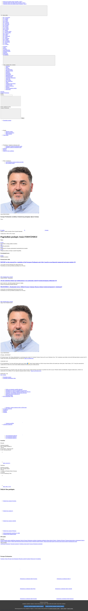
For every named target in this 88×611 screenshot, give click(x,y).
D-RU (2, 247)
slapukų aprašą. (70, 608)
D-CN (2, 249)
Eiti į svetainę (3, 374)
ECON (2, 242)
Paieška (2, 94)
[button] (45, 126)
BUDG (2, 255)
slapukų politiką (63, 608)
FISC (2, 244)
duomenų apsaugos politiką (54, 608)
